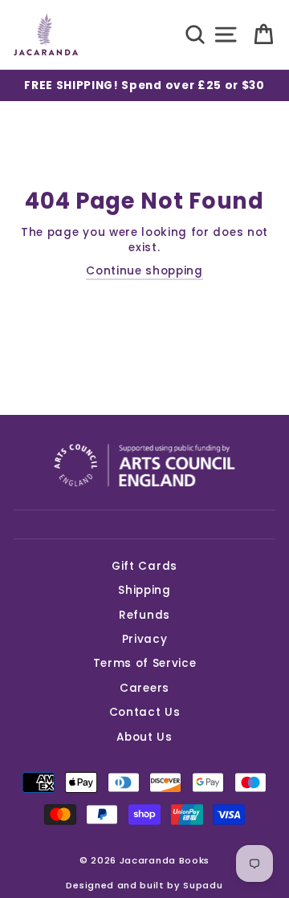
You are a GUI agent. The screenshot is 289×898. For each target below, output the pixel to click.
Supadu (202, 885)
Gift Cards (144, 566)
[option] (144, 85)
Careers (144, 688)
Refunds (144, 615)
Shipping (144, 590)
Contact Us (145, 712)
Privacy (145, 639)
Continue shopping (144, 270)
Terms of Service (145, 663)
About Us (144, 737)
